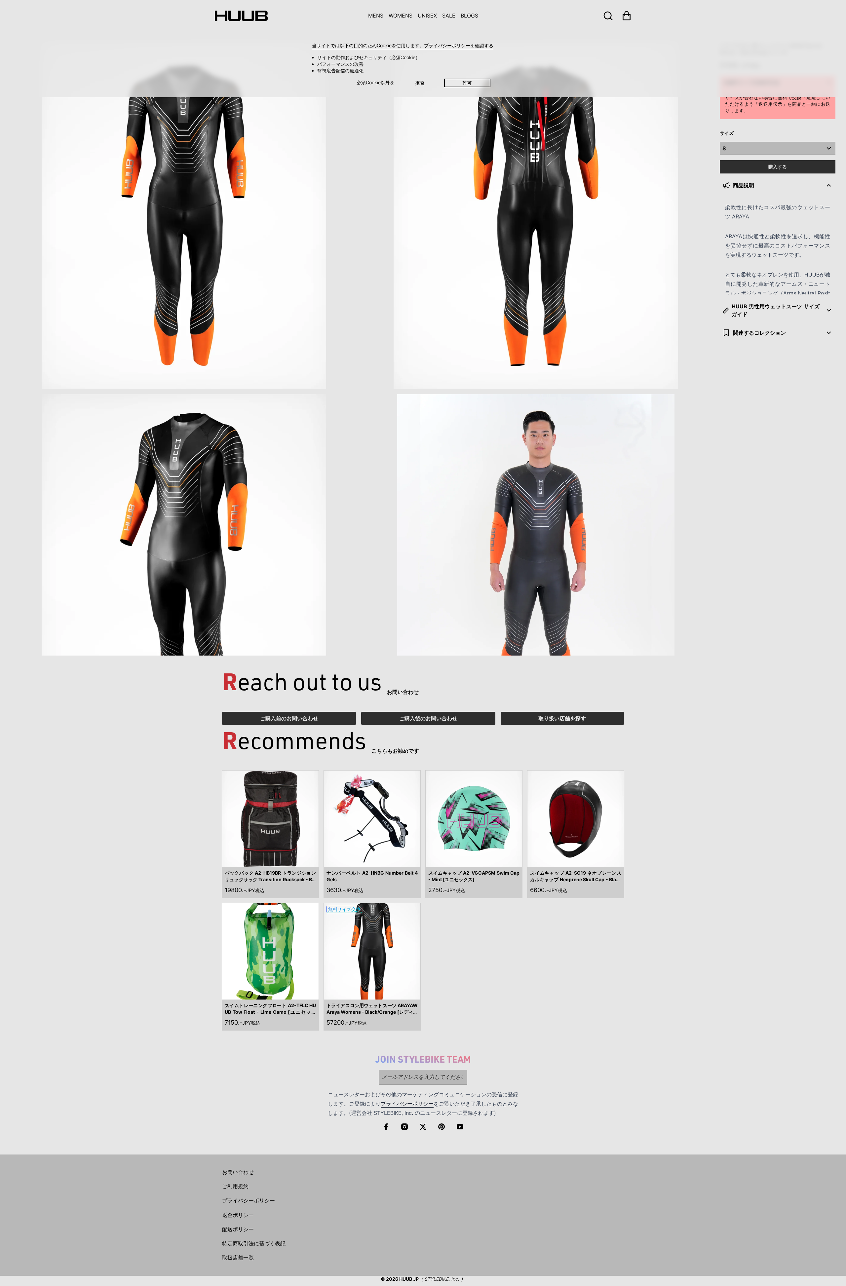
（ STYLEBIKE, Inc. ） (442, 1279)
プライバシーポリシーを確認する (458, 45)
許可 (467, 83)
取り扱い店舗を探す (562, 718)
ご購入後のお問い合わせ (428, 718)
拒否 (419, 83)
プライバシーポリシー (407, 1103)
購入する (777, 167)
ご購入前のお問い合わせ (289, 718)
